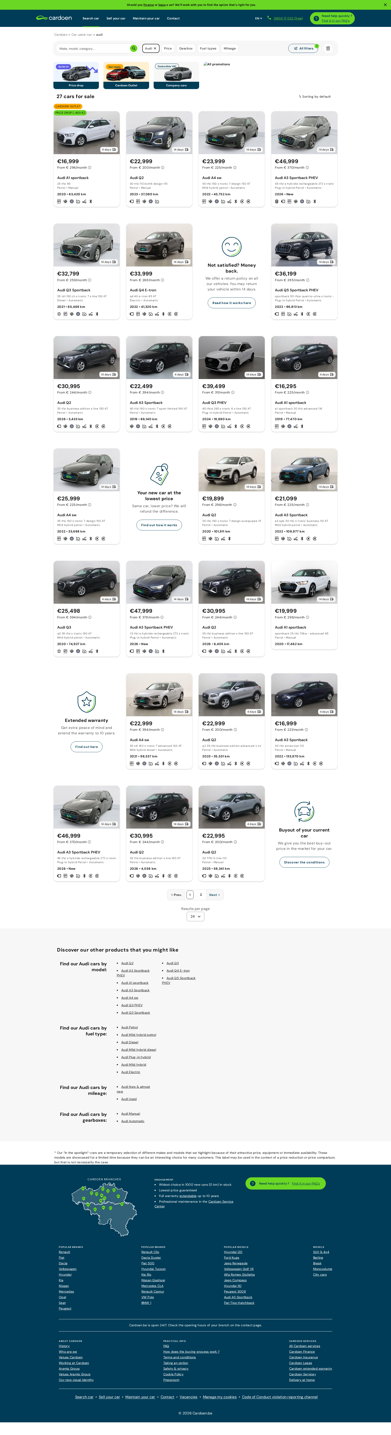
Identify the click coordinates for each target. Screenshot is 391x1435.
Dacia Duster (151, 1258)
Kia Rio (146, 1274)
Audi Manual (130, 1114)
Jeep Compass (235, 1280)
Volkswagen (68, 1269)
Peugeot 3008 (235, 1291)
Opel (62, 1297)
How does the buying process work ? (191, 1352)
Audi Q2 (127, 963)
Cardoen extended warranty (310, 1369)
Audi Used (129, 1099)
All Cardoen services (304, 1346)
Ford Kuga (231, 1258)
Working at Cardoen (74, 1363)
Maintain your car (146, 18)
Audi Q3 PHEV (132, 1005)
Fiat (61, 1258)
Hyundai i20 (233, 1252)
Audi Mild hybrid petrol (138, 1035)
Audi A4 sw (129, 998)
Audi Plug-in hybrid (136, 1057)
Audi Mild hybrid (133, 1065)
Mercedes (66, 1291)
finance (148, 5)
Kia (61, 1280)
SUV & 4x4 (321, 1252)
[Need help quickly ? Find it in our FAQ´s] (316, 18)
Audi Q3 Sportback (135, 1013)
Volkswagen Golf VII (239, 1269)
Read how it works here (231, 303)
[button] (155, 48)
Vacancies (188, 1397)
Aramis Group (69, 1369)
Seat (62, 1303)
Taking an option (175, 1363)
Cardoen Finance (302, 1352)
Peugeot (65, 1308)
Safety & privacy (176, 1369)
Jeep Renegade (236, 1263)
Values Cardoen (71, 1357)
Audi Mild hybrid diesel (138, 1050)
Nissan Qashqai (153, 1280)
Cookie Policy (173, 1374)
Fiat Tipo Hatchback (239, 1303)
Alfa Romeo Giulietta (239, 1274)
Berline (318, 1258)
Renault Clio (150, 1252)
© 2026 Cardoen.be (195, 1413)
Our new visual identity (76, 1380)
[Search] (133, 48)
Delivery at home (302, 1380)
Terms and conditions (179, 1357)
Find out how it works (159, 525)
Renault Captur (152, 1291)
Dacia (63, 1263)
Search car (91, 18)
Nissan (64, 1286)
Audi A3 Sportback (135, 990)
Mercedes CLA (152, 1286)
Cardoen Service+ (302, 1374)
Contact (173, 18)
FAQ (166, 1346)
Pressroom (171, 1380)
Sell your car (116, 18)
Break (317, 1263)
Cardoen (60, 35)
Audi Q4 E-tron (178, 970)
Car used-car (82, 35)
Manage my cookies (220, 1397)
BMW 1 (146, 1303)
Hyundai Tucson (153, 1269)
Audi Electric (130, 1072)
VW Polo (147, 1297)
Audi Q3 (173, 963)
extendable (188, 1196)
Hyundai (65, 1274)
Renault (64, 1252)
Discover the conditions (304, 862)
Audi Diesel (129, 1042)
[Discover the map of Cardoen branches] (104, 1235)
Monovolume (322, 1269)
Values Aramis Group (75, 1374)
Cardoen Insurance (303, 1357)
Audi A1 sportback (134, 983)
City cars (320, 1274)
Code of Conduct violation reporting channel (280, 1397)
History (64, 1346)
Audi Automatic (133, 1121)
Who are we (68, 1352)
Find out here (86, 747)
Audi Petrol (129, 1027)
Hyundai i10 (233, 1286)
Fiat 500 (148, 1263)
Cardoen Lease (300, 1363)
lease (162, 5)
